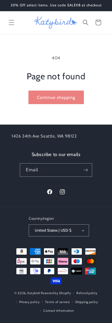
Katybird (33, 293)
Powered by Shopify (56, 293)
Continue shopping (56, 97)
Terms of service (57, 302)
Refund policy (87, 293)
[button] (11, 22)
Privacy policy (29, 302)
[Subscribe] (85, 170)
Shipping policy (86, 302)
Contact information (58, 311)
